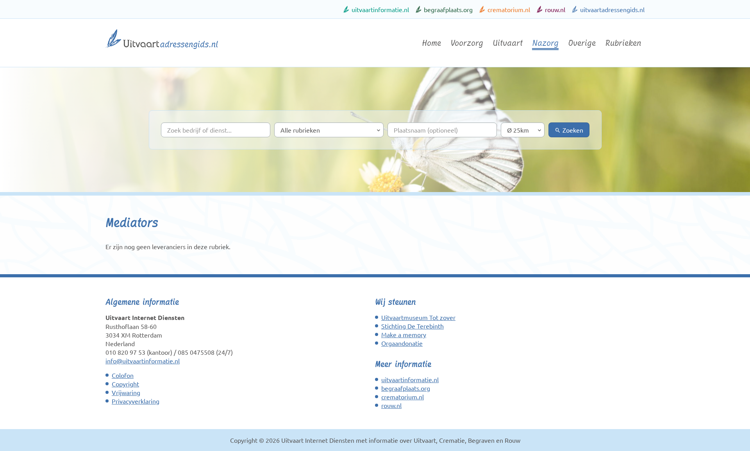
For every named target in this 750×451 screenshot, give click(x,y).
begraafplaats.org (448, 9)
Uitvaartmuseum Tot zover (418, 317)
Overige (582, 43)
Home (431, 43)
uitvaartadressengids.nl (612, 9)
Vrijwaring (126, 392)
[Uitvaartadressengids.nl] (161, 52)
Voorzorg (466, 43)
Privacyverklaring (135, 401)
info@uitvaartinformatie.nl (142, 361)
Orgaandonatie (402, 343)
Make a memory (403, 334)
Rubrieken (623, 43)
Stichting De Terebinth (412, 326)
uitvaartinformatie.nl (380, 9)
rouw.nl (555, 9)
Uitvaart (508, 43)
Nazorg (545, 43)
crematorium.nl (509, 9)
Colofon (123, 375)
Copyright (125, 384)
